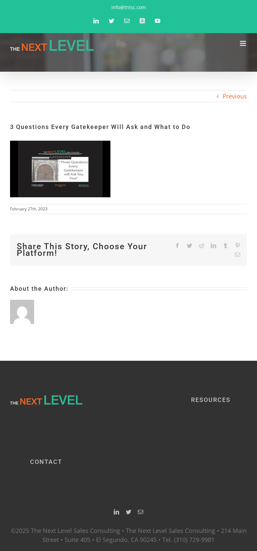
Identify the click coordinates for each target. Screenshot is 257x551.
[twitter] (128, 511)
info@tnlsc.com (128, 7)
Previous (235, 96)
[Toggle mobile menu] (243, 43)
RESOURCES (211, 399)
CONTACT (46, 461)
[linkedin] (116, 511)
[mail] (140, 511)
